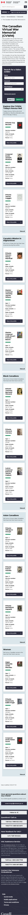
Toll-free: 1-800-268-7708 (14, 860)
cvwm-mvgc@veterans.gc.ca (14, 803)
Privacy (6, 905)
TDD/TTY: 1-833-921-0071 (14, 826)
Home (3, 16)
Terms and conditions (11, 902)
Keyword (7, 81)
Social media (8, 897)
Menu (4, 12)
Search (18, 99)
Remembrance (11, 16)
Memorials (20, 16)
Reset (10, 99)
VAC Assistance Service (9, 845)
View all (22, 231)
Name (6, 75)
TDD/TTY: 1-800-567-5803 (14, 864)
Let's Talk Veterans (14, 836)
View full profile (11, 142)
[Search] (25, 6)
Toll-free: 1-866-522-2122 (14, 821)
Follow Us (16, 813)
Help (3, 894)
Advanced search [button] (10, 94)
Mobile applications (10, 899)
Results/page (8, 86)
